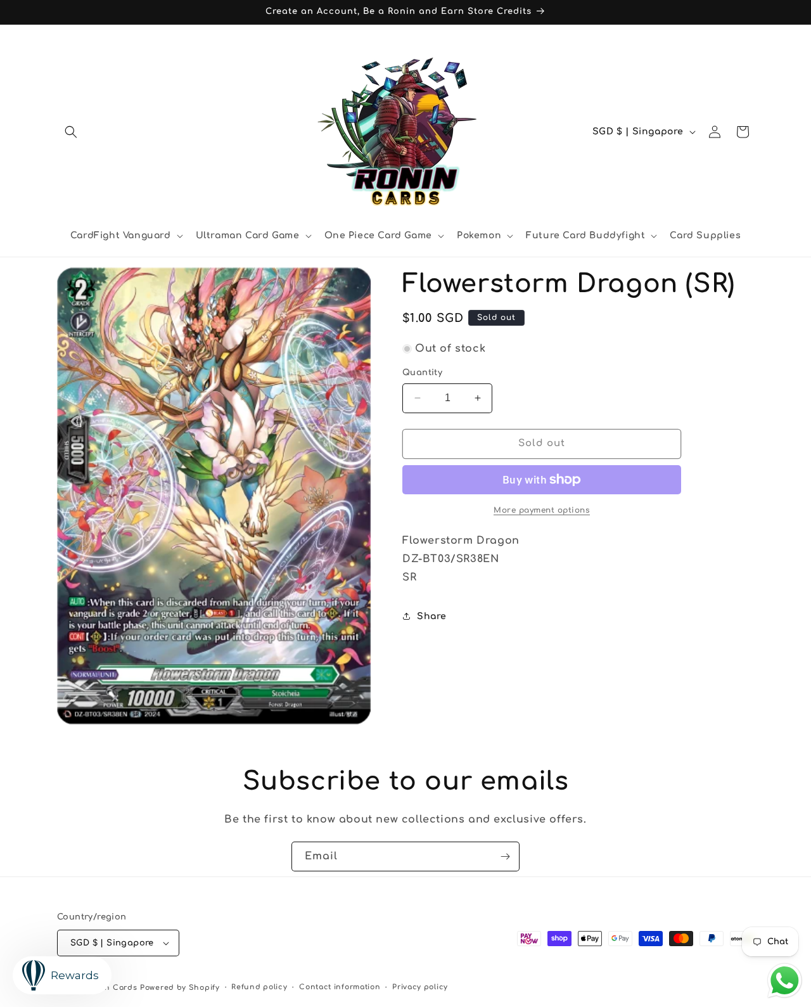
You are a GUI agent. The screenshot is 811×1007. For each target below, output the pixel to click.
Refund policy (259, 987)
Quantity (422, 372)
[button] (71, 132)
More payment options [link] (542, 510)
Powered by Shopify (180, 988)
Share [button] (432, 616)
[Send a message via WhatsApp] (785, 981)
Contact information (339, 987)
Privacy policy (420, 987)
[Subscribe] (505, 856)
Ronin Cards (112, 988)
